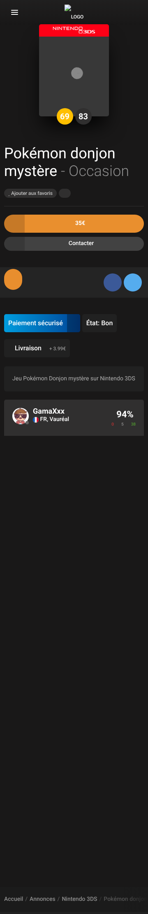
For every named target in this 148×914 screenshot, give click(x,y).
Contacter (81, 243)
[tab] (13, 279)
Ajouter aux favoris (31, 193)
